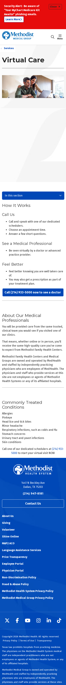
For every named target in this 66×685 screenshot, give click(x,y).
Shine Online (10, 536)
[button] (60, 37)
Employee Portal (12, 563)
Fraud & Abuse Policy (15, 584)
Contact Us (33, 503)
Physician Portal (13, 570)
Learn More (13, 19)
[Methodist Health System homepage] (26, 37)
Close (53, 6)
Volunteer (8, 529)
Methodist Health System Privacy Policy (27, 591)
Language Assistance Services (21, 550)
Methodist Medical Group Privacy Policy (27, 597)
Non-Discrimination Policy (19, 577)
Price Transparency (14, 557)
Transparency (44, 640)
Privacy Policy (10, 640)
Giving (6, 522)
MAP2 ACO (8, 543)
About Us (8, 516)
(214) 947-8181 (33, 493)
